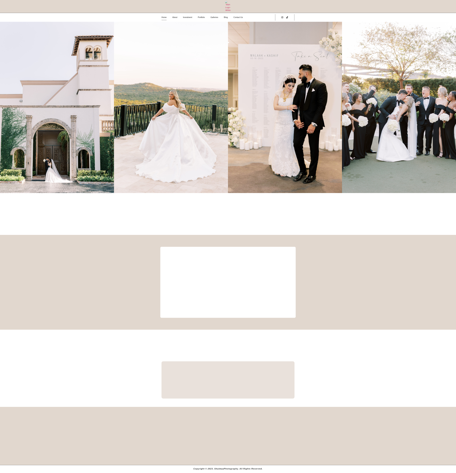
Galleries (214, 17)
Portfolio (201, 17)
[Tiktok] (287, 17)
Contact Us (238, 17)
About (174, 17)
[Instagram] (282, 17)
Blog (226, 17)
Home (164, 17)
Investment (187, 17)
